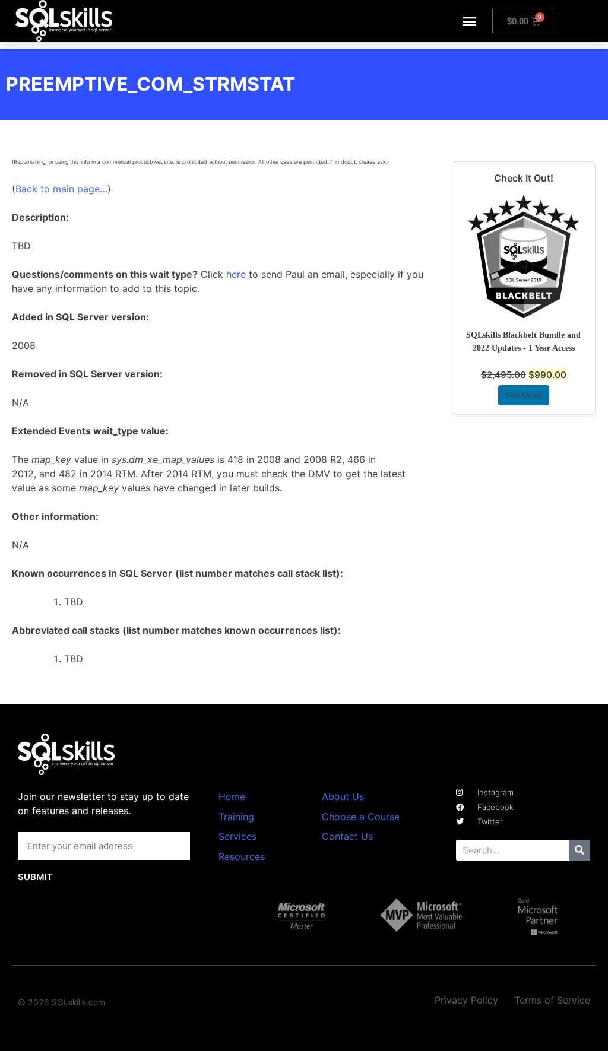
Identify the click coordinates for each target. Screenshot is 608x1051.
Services (237, 836)
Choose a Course (361, 817)
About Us (343, 796)
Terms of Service (552, 1000)
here (236, 274)
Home (231, 796)
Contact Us (347, 836)
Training (236, 817)
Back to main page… (61, 189)
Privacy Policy (466, 1000)
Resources (241, 856)
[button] (469, 20)
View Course (523, 395)
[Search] (579, 850)
